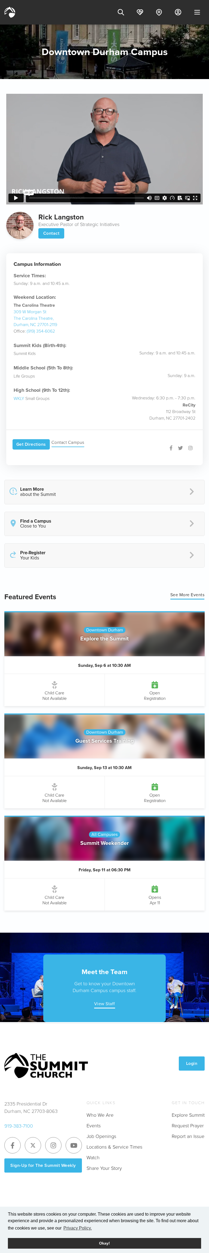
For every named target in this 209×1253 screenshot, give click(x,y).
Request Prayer (188, 1125)
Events (94, 1125)
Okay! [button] (104, 1243)
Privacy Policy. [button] (77, 1228)
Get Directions (31, 444)
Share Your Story (104, 1168)
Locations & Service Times (114, 1146)
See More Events (187, 595)
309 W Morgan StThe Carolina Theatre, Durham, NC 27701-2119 (35, 318)
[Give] (139, 12)
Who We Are (100, 1115)
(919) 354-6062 (41, 331)
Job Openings (101, 1136)
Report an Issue (188, 1136)
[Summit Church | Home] (9, 12)
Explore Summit (188, 1115)
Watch (93, 1157)
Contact (51, 233)
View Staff (104, 1004)
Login (192, 1063)
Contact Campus (67, 442)
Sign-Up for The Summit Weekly (43, 1165)
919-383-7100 (18, 1125)
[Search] (120, 12)
